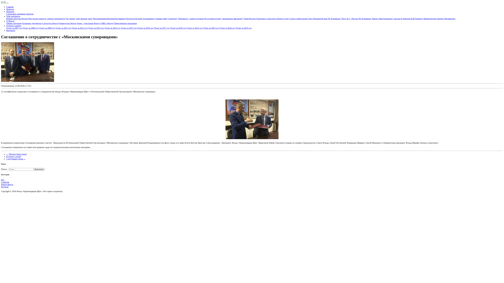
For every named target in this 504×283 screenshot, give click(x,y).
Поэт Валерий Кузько (318, 19)
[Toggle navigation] (7, 3)
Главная (9, 7)
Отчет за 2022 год (195, 28)
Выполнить (39, 169)
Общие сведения (13, 23)
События (5, 182)
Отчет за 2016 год (145, 28)
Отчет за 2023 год (211, 28)
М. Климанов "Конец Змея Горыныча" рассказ (379, 19)
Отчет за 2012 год (80, 28)
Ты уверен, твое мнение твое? (79, 19)
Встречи (5, 187)
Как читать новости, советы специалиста (46, 19)
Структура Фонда (50, 23)
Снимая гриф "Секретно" (166, 19)
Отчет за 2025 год (244, 28)
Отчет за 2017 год (162, 28)
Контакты (10, 30)
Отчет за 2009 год (47, 28)
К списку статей (13, 156)
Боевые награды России (17, 19)
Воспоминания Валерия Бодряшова (109, 19)
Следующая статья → (15, 159)
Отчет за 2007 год (14, 28)
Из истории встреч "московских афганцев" (223, 19)
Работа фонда (7, 184)
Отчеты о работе (13, 26)
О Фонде (10, 21)
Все (2, 180)
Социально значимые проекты (20, 14)
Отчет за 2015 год (129, 28)
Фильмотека (449, 19)
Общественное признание (125, 23)
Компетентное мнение (434, 19)
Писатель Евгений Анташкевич (140, 19)
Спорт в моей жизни (298, 19)
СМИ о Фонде (106, 23)
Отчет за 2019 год (178, 28)
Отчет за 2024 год (227, 28)
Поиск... (4, 169)
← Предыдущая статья (16, 154)
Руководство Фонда (67, 23)
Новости (10, 9)
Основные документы (32, 23)
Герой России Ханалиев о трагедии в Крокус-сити (266, 19)
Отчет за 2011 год (63, 28)
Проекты (10, 11)
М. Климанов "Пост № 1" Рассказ (343, 19)
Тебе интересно (13, 16)
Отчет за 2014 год (112, 28)
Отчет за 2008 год (31, 28)
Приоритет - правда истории (191, 19)
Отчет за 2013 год (96, 28)
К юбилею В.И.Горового (412, 19)
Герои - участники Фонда (88, 23)
